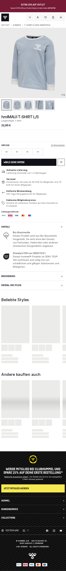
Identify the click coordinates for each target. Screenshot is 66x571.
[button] (38, 17)
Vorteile (5, 227)
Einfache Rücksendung (18, 191)
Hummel (5, 500)
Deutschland (12, 530)
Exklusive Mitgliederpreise (21, 200)
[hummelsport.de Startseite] (5, 17)
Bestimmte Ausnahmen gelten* (16, 477)
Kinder (17, 25)
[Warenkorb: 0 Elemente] (53, 17)
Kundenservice (9, 509)
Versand (11, 179)
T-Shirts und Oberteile (37, 25)
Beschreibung (8, 276)
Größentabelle (58, 145)
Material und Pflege (11, 285)
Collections (8, 517)
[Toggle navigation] (30, 17)
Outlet (5, 25)
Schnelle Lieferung (16, 170)
